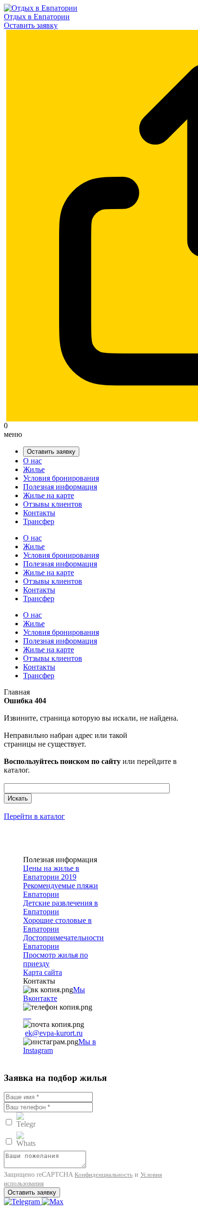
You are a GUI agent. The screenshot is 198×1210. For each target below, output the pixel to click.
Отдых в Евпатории (37, 17)
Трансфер (38, 521)
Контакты (39, 513)
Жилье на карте (48, 495)
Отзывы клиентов (52, 504)
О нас (32, 461)
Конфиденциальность (103, 1174)
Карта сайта (42, 972)
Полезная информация (60, 487)
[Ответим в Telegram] (23, 1201)
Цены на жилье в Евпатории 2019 (51, 872)
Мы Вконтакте (54, 994)
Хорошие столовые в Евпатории (57, 924)
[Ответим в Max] (52, 1201)
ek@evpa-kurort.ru (54, 1033)
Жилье (34, 469)
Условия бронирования (61, 478)
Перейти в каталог (34, 816)
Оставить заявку (31, 25)
